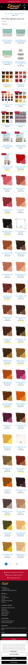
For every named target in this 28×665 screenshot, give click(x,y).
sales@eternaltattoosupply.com (9, 590)
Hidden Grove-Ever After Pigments (20, 361)
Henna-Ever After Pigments (20, 469)
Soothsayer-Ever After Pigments (7, 512)
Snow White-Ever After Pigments (20, 447)
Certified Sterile (5, 597)
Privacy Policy (4, 610)
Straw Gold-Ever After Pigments (7, 555)
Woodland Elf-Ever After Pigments (7, 361)
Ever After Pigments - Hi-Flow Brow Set (7, 40)
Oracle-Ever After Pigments (20, 512)
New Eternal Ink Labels (6, 600)
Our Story (3, 596)
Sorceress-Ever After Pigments (21, 382)
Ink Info (3, 599)
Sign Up (14, 639)
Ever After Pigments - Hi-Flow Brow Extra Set (20, 40)
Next (17, 564)
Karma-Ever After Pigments (7, 339)
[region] (14, 652)
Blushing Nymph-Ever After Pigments (20, 275)
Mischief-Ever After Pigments (7, 426)
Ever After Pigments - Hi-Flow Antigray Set (7, 62)
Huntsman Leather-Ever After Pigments (7, 404)
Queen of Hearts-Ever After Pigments (20, 167)
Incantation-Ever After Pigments (7, 253)
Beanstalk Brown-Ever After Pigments (20, 253)
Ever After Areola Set (7, 104)
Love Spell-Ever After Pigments (7, 210)
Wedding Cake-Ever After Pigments (20, 555)
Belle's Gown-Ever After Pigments (7, 447)
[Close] (26, 642)
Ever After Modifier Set (20, 104)
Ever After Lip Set (20, 84)
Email (3, 632)
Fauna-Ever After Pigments (7, 533)
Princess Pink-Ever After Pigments (7, 189)
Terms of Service (5, 612)
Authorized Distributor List (7, 621)
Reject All (14, 658)
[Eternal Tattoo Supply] (14, 7)
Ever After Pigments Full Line (17, 13)
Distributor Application (6, 622)
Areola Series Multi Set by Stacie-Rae (7, 167)
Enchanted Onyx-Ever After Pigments (7, 232)
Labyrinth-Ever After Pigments (7, 469)
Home (5, 13)
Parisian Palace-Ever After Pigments (21, 533)
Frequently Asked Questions (8, 607)
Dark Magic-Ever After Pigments (20, 339)
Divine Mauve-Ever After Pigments (7, 296)
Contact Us (4, 609)
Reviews (3, 602)
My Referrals (4, 615)
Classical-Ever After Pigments (7, 318)
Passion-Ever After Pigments (20, 189)
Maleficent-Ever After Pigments (21, 490)
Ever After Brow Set (7, 84)
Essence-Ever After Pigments (20, 232)
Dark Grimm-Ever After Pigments (20, 426)
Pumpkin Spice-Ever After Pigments (7, 382)
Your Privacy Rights (14, 654)
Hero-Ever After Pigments (7, 490)
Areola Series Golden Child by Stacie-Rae (21, 145)
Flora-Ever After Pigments (20, 210)
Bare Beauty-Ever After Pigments (7, 275)
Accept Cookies (14, 662)
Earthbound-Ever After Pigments (20, 296)
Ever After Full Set (20, 125)
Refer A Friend (4, 613)
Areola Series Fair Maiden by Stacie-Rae (7, 145)
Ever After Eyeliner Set (7, 125)
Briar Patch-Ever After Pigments (20, 318)
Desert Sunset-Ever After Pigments (20, 404)
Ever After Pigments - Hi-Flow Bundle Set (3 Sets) (20, 63)
